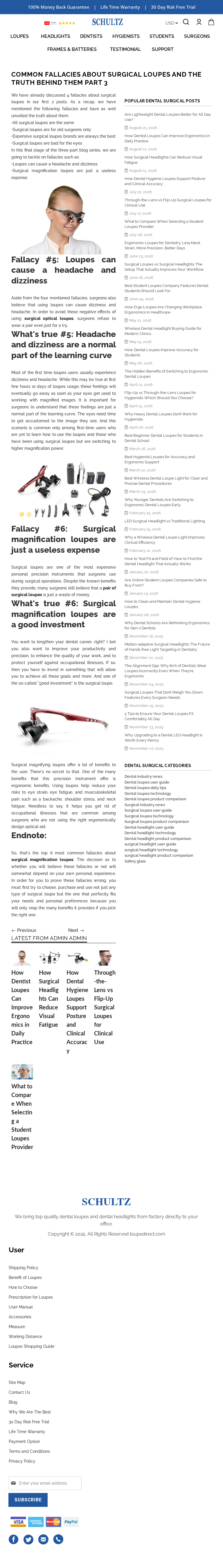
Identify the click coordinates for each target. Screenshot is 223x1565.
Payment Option (24, 1441)
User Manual (21, 1307)
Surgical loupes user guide (148, 810)
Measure (17, 1326)
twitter (29, 1539)
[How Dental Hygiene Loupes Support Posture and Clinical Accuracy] (77, 958)
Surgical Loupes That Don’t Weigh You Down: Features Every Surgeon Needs (164, 695)
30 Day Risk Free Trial (173, 7)
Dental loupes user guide (147, 782)
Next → (76, 930)
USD (170, 23)
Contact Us (19, 1392)
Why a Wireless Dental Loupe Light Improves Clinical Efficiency (165, 540)
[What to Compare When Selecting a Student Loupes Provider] (22, 1072)
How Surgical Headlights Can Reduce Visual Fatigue (49, 999)
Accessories (20, 1317)
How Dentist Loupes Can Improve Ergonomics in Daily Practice (22, 1007)
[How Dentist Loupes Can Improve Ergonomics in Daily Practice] (22, 958)
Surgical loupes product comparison (157, 821)
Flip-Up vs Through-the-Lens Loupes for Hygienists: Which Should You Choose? (160, 395)
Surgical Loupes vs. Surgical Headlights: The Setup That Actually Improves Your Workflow (164, 267)
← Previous (23, 930)
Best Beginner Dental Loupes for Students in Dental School (164, 438)
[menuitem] (21, 36)
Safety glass (135, 861)
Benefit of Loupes (25, 1277)
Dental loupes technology (148, 793)
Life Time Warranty (27, 1431)
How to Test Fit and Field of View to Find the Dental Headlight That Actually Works (163, 561)
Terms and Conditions (29, 1451)
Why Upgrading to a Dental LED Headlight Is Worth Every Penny (163, 737)
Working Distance (25, 1336)
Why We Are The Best (30, 1412)
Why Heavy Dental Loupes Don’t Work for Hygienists (161, 416)
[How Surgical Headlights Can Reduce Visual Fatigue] (50, 958)
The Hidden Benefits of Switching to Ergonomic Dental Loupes (166, 374)
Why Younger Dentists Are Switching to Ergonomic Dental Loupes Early (159, 502)
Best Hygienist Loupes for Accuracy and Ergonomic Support (160, 459)
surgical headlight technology (151, 850)
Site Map (17, 1382)
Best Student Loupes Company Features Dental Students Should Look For (166, 288)
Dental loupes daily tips (145, 788)
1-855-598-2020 (58, 1539)
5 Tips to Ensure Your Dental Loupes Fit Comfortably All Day (159, 716)
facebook (14, 1539)
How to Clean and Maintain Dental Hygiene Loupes (162, 604)
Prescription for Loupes (31, 1297)
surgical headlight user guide (150, 844)
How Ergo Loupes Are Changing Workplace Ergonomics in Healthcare (163, 309)
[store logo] (107, 22)
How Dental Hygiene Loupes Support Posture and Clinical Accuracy (165, 181)
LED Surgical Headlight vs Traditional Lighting (165, 521)
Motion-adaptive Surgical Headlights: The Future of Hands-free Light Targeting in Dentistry (167, 647)
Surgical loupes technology (149, 816)
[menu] (111, 43)
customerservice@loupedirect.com (43, 1539)
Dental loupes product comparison (155, 799)
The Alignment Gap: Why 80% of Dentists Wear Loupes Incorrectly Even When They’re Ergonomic (165, 670)
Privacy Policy (22, 1461)
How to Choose (23, 1287)
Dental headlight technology (150, 833)
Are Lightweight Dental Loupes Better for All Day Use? (168, 117)
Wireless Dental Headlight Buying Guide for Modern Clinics (163, 331)
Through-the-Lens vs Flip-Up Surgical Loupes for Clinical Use (105, 1007)
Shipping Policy (23, 1267)
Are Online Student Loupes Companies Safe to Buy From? (166, 582)
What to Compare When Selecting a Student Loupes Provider (164, 224)
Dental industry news (143, 776)
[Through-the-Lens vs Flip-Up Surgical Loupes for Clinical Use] (105, 958)
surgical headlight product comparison (159, 855)
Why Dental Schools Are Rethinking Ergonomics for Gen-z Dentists (167, 625)
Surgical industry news (145, 805)
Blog (13, 1402)
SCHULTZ (106, 1201)
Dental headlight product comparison (158, 838)
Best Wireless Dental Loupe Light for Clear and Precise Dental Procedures (166, 481)
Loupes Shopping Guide (31, 1346)
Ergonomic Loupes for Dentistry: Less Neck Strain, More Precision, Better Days (162, 245)
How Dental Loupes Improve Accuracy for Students (162, 352)
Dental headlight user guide (149, 827)
